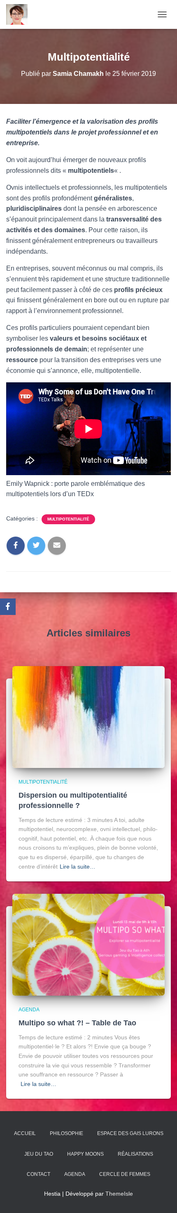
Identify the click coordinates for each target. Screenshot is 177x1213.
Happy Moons (85, 1154)
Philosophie (66, 1133)
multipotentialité (68, 519)
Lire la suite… (77, 866)
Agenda (29, 1010)
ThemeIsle (119, 1193)
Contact (38, 1174)
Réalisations (135, 1154)
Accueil (25, 1133)
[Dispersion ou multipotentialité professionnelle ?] (88, 716)
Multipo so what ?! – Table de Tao (77, 1023)
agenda (74, 1174)
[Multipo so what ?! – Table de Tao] (88, 944)
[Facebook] (8, 606)
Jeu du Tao (38, 1154)
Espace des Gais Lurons (130, 1133)
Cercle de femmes (124, 1174)
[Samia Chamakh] (20, 14)
